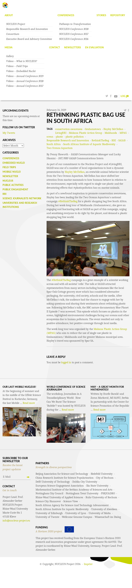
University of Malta (100, 513)
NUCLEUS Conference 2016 (73, 39)
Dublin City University (84, 481)
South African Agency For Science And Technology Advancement (72, 505)
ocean (50, 136)
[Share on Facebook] (128, 110)
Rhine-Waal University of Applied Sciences (59, 497)
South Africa (54, 144)
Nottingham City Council (49, 493)
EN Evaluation (94, 47)
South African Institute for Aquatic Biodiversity (62, 509)
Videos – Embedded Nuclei (21, 71)
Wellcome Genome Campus (77, 517)
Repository (117, 15)
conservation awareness (68, 129)
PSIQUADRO (108, 493)
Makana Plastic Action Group (85, 132)
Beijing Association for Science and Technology (62, 473)
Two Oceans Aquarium (60, 148)
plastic (59, 136)
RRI (114, 140)
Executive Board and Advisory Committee (29, 39)
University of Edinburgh (49, 513)
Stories (101, 15)
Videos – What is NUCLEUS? (21, 61)
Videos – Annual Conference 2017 (24, 86)
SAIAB (121, 140)
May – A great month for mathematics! (107, 388)
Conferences (66, 15)
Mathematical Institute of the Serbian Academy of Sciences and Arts (74, 489)
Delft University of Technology (53, 481)
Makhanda (111, 132)
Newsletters (72, 47)
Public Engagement (15, 189)
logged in (66, 362)
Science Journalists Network (22, 198)
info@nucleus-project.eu (16, 520)
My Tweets (9, 132)
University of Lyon (75, 513)
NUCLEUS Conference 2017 (73, 34)
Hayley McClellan (113, 129)
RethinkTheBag (100, 140)
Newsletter (10, 176)
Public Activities (13, 185)
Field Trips (9, 167)
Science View (70, 501)
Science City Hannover (48, 501)
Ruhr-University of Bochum (101, 497)
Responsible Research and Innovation (27, 29)
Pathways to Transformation (75, 24)
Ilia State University (97, 485)
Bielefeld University (102, 473)
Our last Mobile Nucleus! (19, 387)
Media (9, 47)
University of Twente (47, 517)
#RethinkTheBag (67, 201)
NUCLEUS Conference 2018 (74, 29)
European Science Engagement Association (60, 485)
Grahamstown (93, 129)
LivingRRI (60, 132)
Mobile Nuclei (12, 172)
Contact (54, 47)
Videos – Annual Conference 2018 (24, 81)
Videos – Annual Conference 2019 (24, 76)
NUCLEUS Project (15, 24)
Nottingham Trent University (82, 493)
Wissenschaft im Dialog (108, 517)
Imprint (88, 564)
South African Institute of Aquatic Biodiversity (89, 144)
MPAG (123, 132)
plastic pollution (75, 136)
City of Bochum (104, 477)
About (9, 15)
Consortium (12, 34)
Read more (29, 403)
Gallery (10, 56)
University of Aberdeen (104, 509)
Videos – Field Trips (17, 66)
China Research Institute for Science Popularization (65, 477)
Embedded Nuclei (14, 163)
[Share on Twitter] (125, 110)
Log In (125, 96)
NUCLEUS (8, 180)
